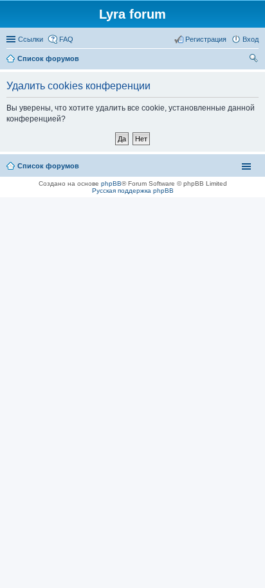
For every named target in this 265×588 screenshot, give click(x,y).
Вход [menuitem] (250, 39)
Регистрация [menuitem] (205, 39)
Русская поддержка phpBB (133, 190)
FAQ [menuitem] (66, 39)
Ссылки (30, 39)
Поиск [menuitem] (255, 60)
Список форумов (48, 166)
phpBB (111, 183)
